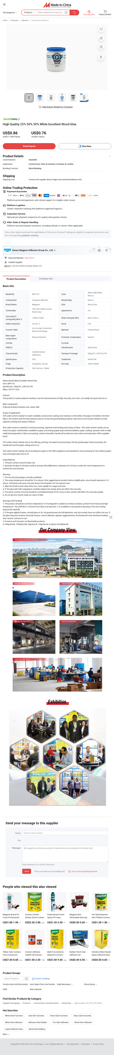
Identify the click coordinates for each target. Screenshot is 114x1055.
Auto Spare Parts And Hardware (44, 984)
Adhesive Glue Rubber (37, 1022)
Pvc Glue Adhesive (61, 1022)
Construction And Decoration (15, 984)
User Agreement (73, 1044)
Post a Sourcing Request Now (82, 871)
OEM (5, 989)
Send (26, 871)
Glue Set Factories (36, 1015)
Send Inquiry (29, 146)
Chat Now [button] (86, 146)
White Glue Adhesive (13, 1022)
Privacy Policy (98, 1044)
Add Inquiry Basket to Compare (57, 106)
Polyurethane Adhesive (40, 20)
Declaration (85, 1044)
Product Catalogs (42, 978)
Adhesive (24, 20)
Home (5, 20)
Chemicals (14, 20)
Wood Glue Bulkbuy (37, 1029)
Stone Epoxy (89, 984)
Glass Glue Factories (82, 1015)
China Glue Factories (59, 1015)
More (5, 1034)
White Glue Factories (14, 1015)
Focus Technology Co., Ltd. (39, 1044)
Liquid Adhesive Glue (14, 1029)
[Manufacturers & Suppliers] (57, 5)
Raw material (35, 989)
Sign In (7, 265)
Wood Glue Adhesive (83, 1022)
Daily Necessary (64, 984)
